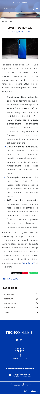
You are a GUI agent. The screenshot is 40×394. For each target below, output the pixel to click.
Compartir (34, 273)
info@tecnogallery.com (22, 376)
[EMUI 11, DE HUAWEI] (20, 48)
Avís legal (27, 384)
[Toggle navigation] (37, 8)
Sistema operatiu (25, 32)
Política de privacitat (21, 385)
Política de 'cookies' (16, 384)
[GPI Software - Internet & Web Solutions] (34, 391)
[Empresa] (10, 8)
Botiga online (20, 3)
